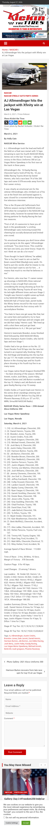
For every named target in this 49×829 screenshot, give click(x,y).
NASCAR (8, 93)
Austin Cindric (29, 636)
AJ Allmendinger (16, 636)
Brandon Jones (10, 638)
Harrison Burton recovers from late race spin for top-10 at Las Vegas (24, 671)
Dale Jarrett (23, 638)
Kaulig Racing (31, 644)
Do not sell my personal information (22, 817)
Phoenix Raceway (32, 649)
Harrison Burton (11, 641)
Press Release (24, 114)
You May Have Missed (17, 765)
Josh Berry (8, 644)
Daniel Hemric (34, 638)
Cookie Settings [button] (12, 823)
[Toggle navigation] (5, 43)
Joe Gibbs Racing (36, 641)
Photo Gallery (20, 792)
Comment (9, 718)
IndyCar (8, 792)
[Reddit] (20, 123)
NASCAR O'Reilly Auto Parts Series (21, 96)
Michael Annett (34, 646)
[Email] (29, 123)
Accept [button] (26, 823)
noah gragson (18, 649)
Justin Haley (19, 644)
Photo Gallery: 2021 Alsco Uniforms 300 (25, 662)
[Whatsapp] (25, 123)
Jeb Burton (23, 641)
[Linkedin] (16, 123)
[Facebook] (11, 123)
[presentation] (41, 765)
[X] (6, 123)
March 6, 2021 (10, 114)
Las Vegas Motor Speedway (16, 646)
